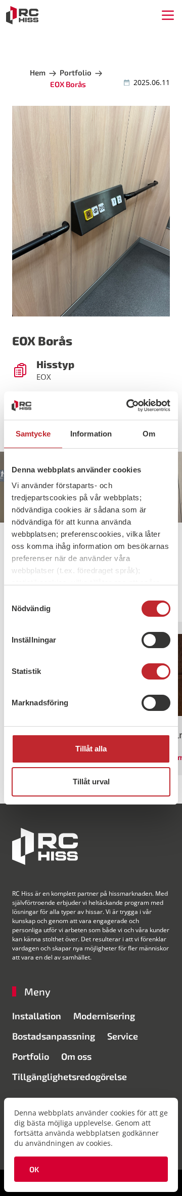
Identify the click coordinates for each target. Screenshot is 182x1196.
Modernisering (104, 1015)
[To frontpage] (22, 15)
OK (34, 1169)
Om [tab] (149, 433)
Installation (36, 1015)
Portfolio (30, 1056)
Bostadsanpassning (53, 1036)
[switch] (156, 640)
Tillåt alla (91, 748)
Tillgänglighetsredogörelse (69, 1076)
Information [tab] (91, 433)
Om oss (76, 1056)
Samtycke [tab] (33, 433)
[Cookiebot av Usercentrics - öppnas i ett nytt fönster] (128, 405)
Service (122, 1036)
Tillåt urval (91, 781)
